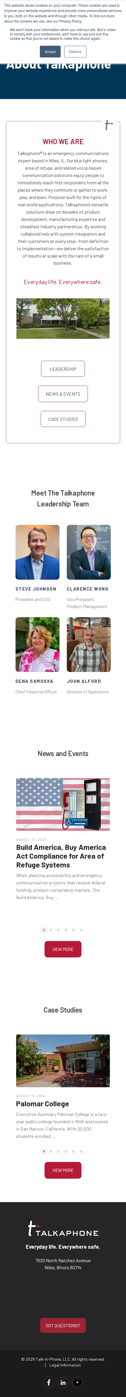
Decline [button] (75, 51)
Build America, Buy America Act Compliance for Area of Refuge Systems (61, 856)
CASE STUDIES (63, 419)
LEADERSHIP (63, 369)
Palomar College (42, 1103)
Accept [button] (50, 51)
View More (63, 949)
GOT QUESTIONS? (63, 1325)
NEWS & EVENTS (63, 394)
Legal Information (65, 1364)
